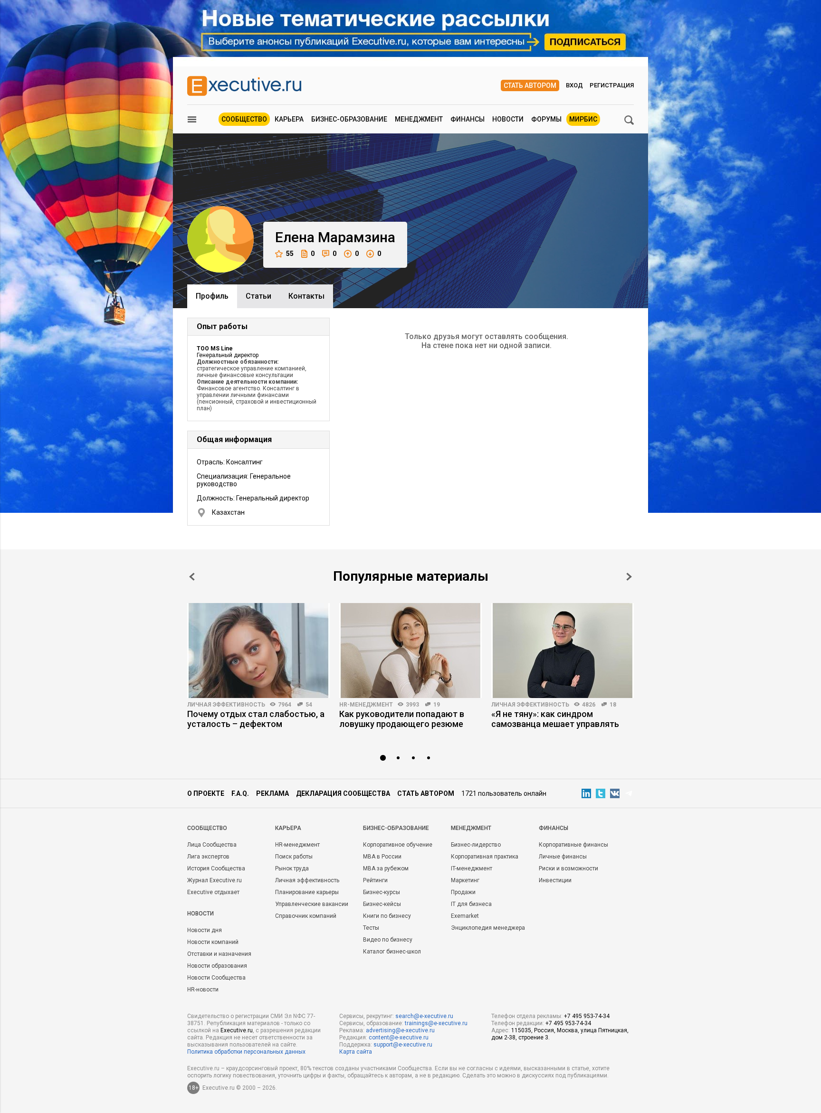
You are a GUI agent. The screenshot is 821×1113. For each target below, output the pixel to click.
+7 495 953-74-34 (587, 1016)
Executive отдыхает (213, 892)
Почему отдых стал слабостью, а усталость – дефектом (256, 719)
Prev (192, 576)
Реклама (272, 793)
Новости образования (217, 965)
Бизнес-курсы (381, 892)
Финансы (467, 119)
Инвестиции (555, 880)
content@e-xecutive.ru (399, 1037)
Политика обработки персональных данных (246, 1051)
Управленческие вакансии (311, 904)
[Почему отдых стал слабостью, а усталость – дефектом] (258, 650)
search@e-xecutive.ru (424, 1016)
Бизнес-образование (349, 119)
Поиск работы (294, 856)
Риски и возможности (568, 868)
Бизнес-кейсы (382, 904)
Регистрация (612, 85)
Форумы (546, 119)
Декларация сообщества (343, 793)
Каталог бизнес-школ (392, 951)
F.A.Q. (240, 793)
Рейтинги (375, 880)
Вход (574, 85)
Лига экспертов (208, 856)
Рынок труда (292, 868)
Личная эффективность (226, 704)
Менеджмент (419, 119)
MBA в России (382, 856)
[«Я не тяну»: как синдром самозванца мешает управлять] (562, 650)
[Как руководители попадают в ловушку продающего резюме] (410, 650)
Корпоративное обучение (397, 844)
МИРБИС (583, 119)
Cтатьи (258, 296)
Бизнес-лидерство (476, 844)
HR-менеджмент (366, 704)
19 (436, 704)
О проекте (205, 793)
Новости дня (204, 930)
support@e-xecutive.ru (402, 1044)
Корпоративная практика (484, 856)
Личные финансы (563, 856)
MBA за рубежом (386, 868)
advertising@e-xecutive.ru (400, 1030)
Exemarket (465, 916)
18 (613, 704)
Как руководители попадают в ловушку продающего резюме (401, 719)
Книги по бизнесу (387, 916)
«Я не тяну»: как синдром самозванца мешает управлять (555, 719)
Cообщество (207, 828)
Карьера (289, 119)
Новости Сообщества (216, 977)
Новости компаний (213, 942)
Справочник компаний (305, 916)
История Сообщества (216, 868)
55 (290, 253)
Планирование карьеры (307, 892)
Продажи (463, 892)
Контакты (306, 296)
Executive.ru (236, 1030)
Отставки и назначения (219, 954)
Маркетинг (465, 880)
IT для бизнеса (471, 904)
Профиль (212, 296)
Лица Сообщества (212, 844)
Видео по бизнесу (387, 939)
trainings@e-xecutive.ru (436, 1023)
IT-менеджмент (471, 868)
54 (308, 704)
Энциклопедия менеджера (488, 927)
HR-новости (203, 989)
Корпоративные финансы (573, 844)
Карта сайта (355, 1051)
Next (629, 576)
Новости (508, 119)
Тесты (371, 927)
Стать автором (530, 85)
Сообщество (244, 119)
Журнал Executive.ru (214, 880)
